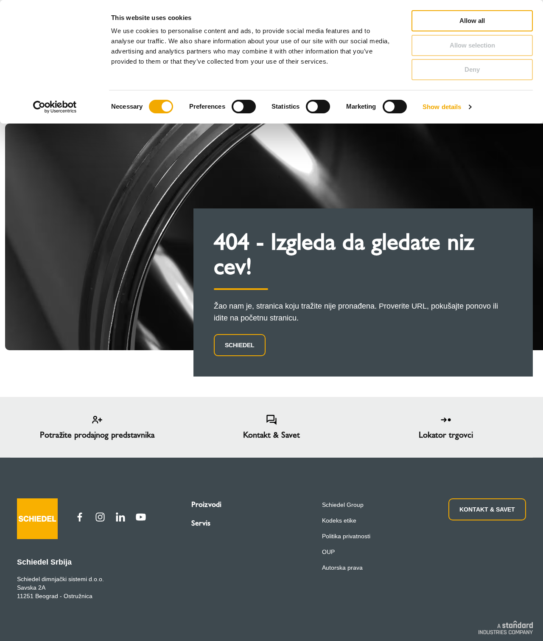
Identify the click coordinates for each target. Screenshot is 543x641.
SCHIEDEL (240, 345)
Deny (472, 69)
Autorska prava (342, 567)
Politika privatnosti (346, 536)
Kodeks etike (339, 520)
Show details (442, 106)
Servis (200, 523)
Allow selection (472, 45)
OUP (328, 551)
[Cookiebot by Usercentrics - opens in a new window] (55, 107)
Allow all (472, 20)
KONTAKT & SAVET (487, 509)
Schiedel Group (343, 504)
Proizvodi (206, 504)
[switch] (244, 106)
